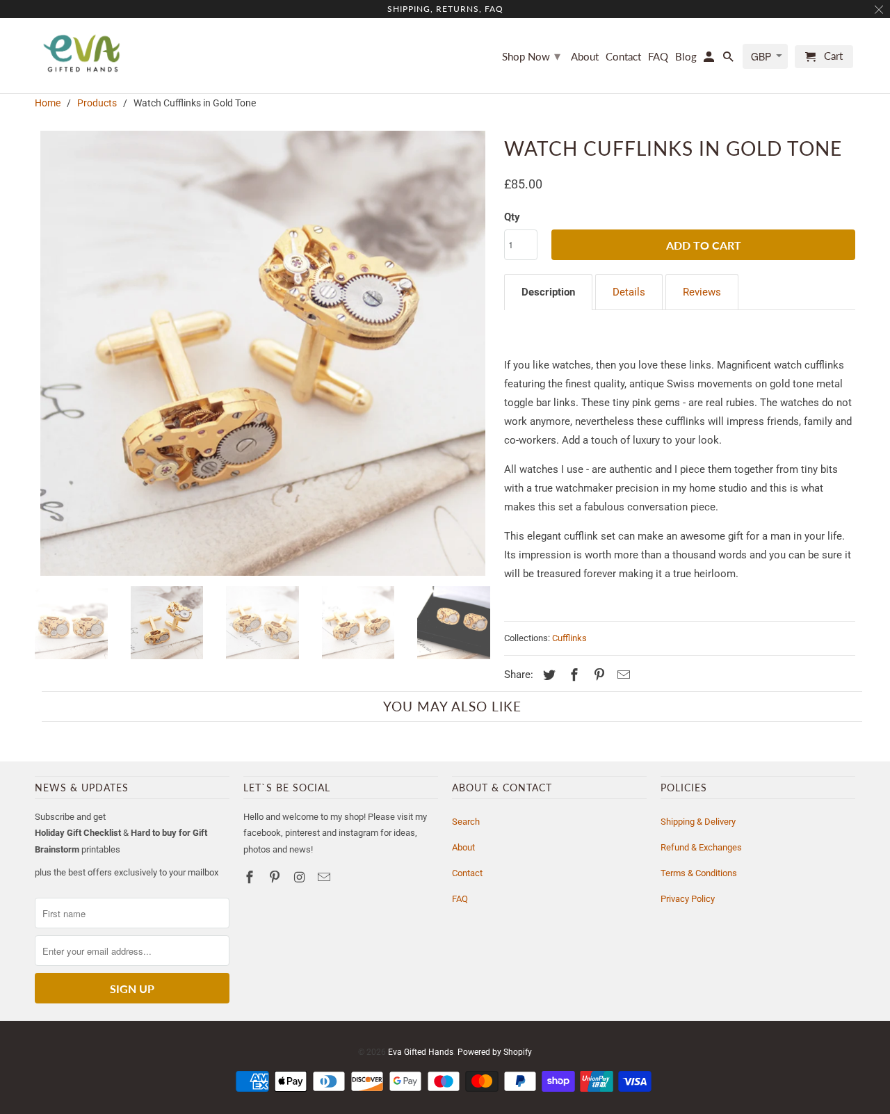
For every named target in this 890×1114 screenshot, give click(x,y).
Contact (467, 873)
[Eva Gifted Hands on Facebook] (251, 877)
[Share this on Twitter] (547, 675)
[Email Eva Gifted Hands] (325, 877)
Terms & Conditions (699, 873)
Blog (686, 57)
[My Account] (710, 59)
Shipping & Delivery (698, 821)
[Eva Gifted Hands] (82, 54)
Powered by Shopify (495, 1052)
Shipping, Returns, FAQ (445, 8)
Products (97, 102)
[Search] (729, 59)
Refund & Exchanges (701, 847)
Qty (512, 217)
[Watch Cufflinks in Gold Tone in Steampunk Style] (262, 353)
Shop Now (531, 55)
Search (466, 821)
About (463, 847)
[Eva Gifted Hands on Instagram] (301, 877)
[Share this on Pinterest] (597, 675)
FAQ (460, 899)
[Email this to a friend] (621, 675)
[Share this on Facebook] (572, 675)
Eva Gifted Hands (420, 1052)
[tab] (548, 292)
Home (47, 102)
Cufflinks (569, 638)
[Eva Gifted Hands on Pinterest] (276, 877)
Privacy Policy (688, 899)
